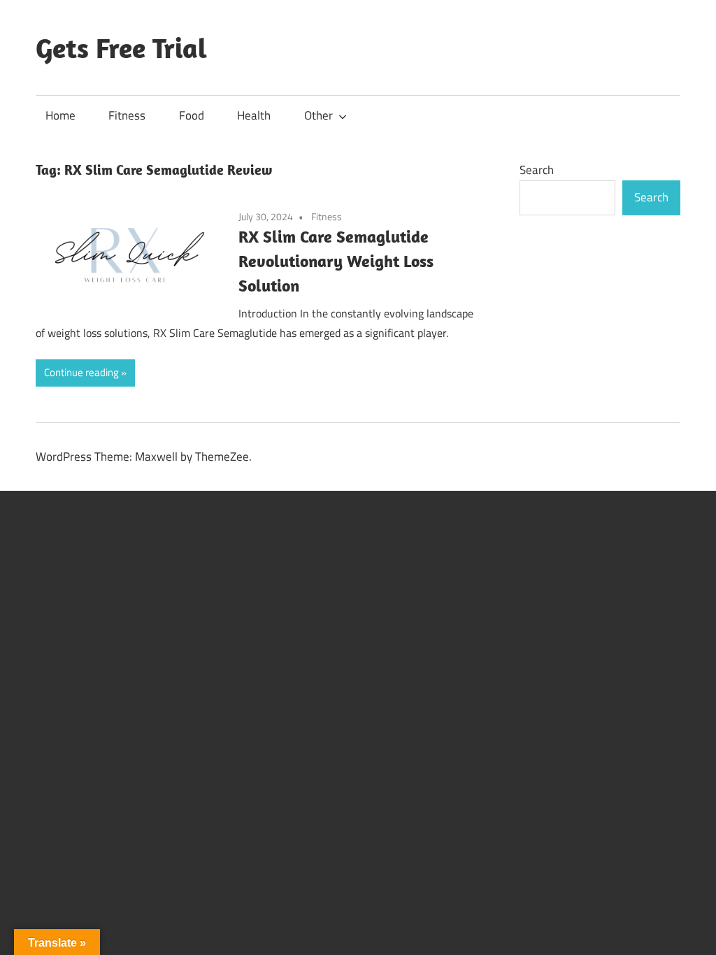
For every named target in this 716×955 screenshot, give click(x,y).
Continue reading (81, 372)
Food (191, 115)
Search (537, 170)
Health (254, 115)
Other (318, 115)
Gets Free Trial (121, 47)
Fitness (126, 115)
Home (60, 115)
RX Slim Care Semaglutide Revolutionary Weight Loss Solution (336, 261)
